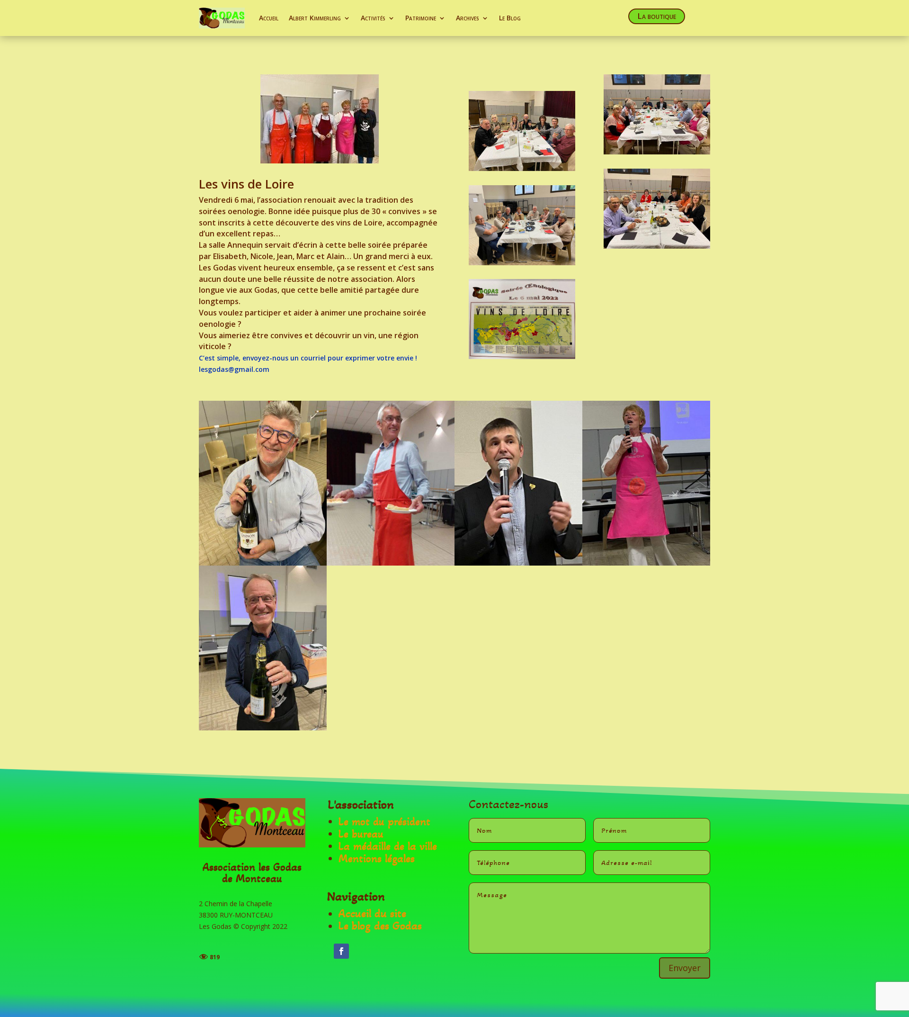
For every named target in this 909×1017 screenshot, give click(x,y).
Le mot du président (384, 821)
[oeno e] (263, 727)
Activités (373, 17)
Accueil (268, 17)
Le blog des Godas (380, 926)
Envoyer (684, 967)
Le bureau (361, 834)
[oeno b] (390, 562)
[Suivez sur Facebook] (341, 951)
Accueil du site (372, 913)
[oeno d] (646, 562)
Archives (467, 17)
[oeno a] (263, 562)
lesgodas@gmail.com (235, 369)
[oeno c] (518, 562)
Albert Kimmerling (315, 17)
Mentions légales (377, 858)
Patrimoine (420, 17)
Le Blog (510, 17)
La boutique (656, 15)
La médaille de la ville (388, 846)
